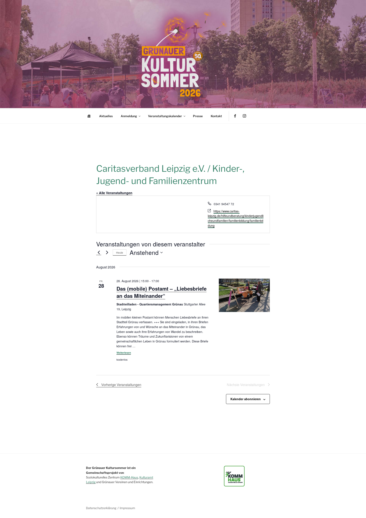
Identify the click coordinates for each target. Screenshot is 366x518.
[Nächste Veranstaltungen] (107, 252)
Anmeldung (129, 116)
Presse (198, 116)
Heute (119, 252)
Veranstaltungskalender (165, 116)
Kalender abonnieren (245, 399)
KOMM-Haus (129, 477)
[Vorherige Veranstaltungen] (98, 252)
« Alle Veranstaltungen (114, 192)
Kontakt (216, 116)
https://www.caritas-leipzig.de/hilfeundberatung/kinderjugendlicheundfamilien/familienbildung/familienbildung (235, 218)
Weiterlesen (123, 352)
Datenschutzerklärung (101, 508)
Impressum (127, 508)
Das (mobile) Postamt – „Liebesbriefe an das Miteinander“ (161, 292)
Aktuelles (106, 116)
